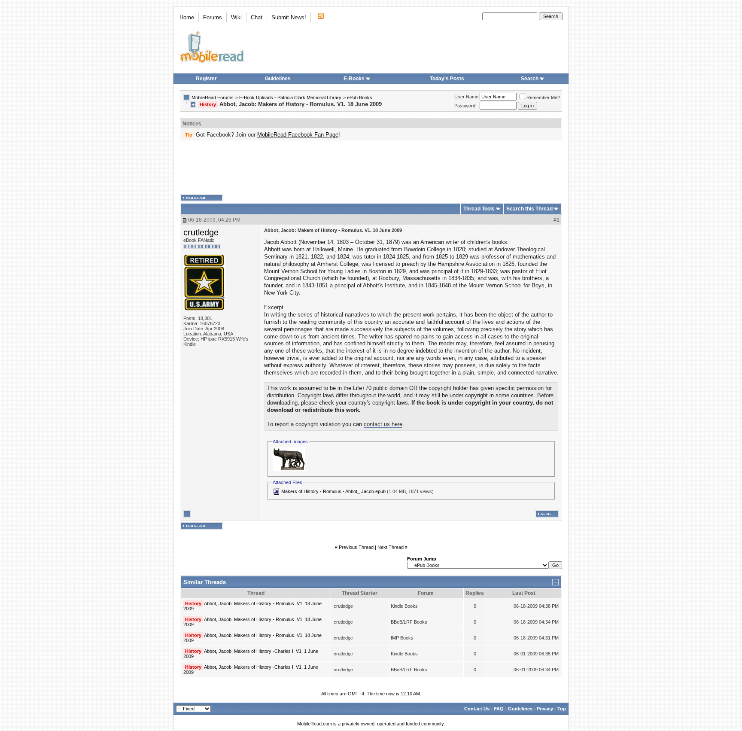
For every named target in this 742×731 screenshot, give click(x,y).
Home (186, 17)
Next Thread (390, 547)
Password (464, 105)
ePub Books (359, 97)
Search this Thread (529, 209)
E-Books (354, 79)
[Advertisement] (371, 168)
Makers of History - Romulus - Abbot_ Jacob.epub (333, 491)
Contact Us (477, 708)
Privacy (545, 708)
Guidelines (278, 79)
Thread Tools (479, 209)
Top (561, 708)
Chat (256, 17)
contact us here (383, 424)
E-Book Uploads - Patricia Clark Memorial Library (290, 97)
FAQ (499, 708)
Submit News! (288, 17)
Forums (212, 17)
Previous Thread (356, 547)
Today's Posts (447, 79)
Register (206, 79)
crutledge (201, 232)
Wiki (236, 17)
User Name (466, 96)
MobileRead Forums (213, 97)
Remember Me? (543, 97)
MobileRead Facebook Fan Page (297, 134)
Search (529, 79)
